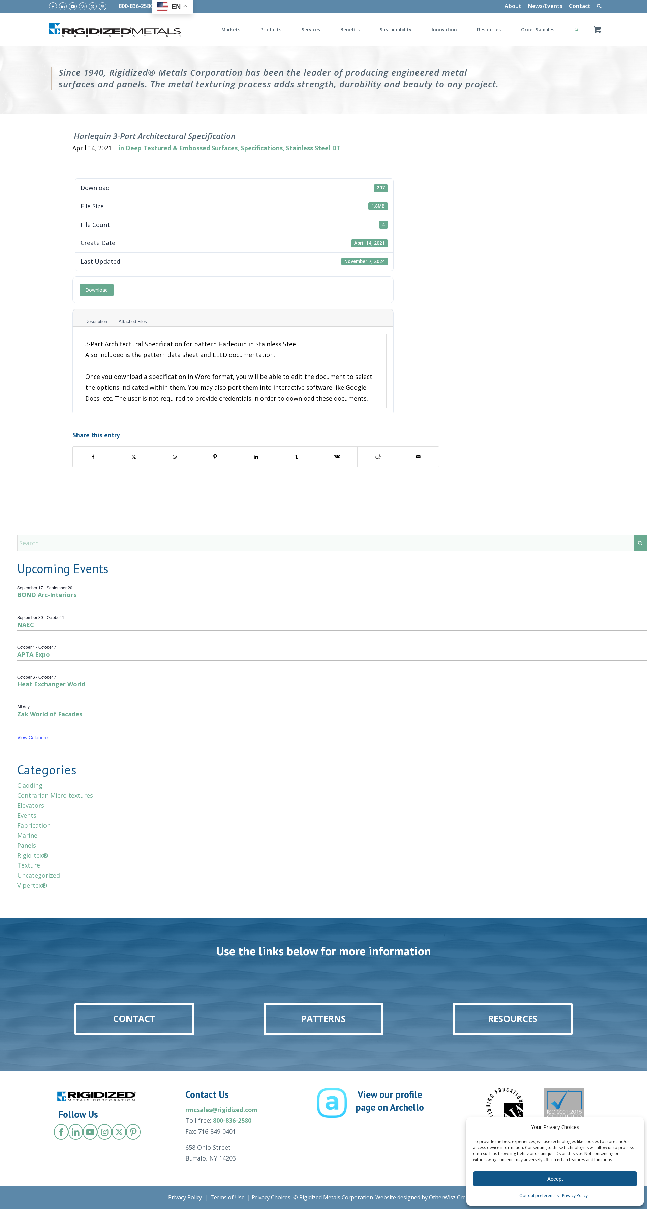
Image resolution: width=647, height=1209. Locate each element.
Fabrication (34, 825)
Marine (27, 835)
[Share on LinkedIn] (256, 457)
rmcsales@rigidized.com (221, 1110)
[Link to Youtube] (72, 6)
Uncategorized (38, 875)
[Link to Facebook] (53, 6)
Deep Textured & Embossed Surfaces (182, 148)
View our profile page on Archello (390, 1100)
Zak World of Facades (49, 714)
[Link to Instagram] (83, 6)
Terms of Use (227, 1197)
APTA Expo (33, 654)
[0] (597, 29)
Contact (579, 6)
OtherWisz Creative (453, 1197)
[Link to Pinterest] (102, 6)
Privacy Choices (271, 1197)
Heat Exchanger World (51, 684)
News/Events (545, 6)
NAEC (25, 625)
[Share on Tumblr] (296, 457)
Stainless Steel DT (313, 148)
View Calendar (32, 737)
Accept (555, 1179)
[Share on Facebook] (93, 457)
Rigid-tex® (32, 855)
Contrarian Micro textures (55, 795)
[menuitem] (513, 6)
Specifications (262, 148)
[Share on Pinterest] (215, 457)
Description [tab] (96, 321)
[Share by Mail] (418, 457)
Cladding (29, 785)
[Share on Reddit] (378, 457)
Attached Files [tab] (133, 321)
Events (26, 815)
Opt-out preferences (539, 1195)
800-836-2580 (136, 6)
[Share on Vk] (337, 457)
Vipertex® (32, 885)
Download (96, 290)
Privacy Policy (575, 1195)
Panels (26, 845)
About (513, 6)
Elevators (30, 805)
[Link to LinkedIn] (63, 6)
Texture (28, 865)
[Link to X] (92, 6)
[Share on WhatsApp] (174, 457)
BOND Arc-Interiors (46, 595)
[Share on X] (134, 457)
